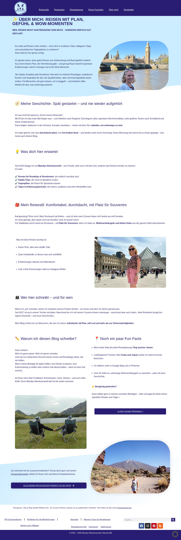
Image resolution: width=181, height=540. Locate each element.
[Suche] (173, 519)
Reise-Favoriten (95, 10)
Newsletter (129, 10)
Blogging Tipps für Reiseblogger (97, 519)
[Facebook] (141, 526)
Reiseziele (44, 10)
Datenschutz (106, 527)
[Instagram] (148, 526)
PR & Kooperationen (13, 519)
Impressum (93, 527)
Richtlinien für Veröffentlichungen (41, 519)
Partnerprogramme (124, 508)
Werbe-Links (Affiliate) (29, 525)
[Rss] (160, 526)
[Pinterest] (154, 526)
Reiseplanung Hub (79, 527)
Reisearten (59, 10)
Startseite (74, 519)
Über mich (113, 10)
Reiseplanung (76, 10)
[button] (175, 534)
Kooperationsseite (19, 474)
